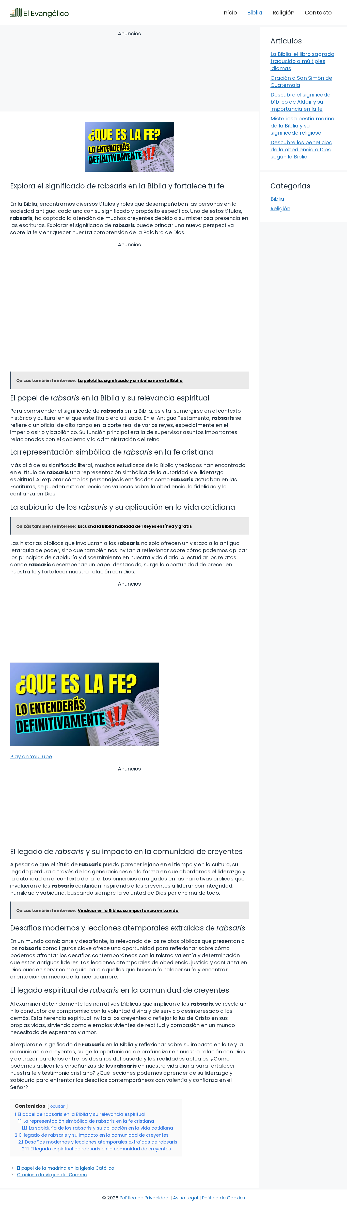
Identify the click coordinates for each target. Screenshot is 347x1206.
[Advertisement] (129, 72)
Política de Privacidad (144, 1198)
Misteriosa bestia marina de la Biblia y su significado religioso (303, 125)
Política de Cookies (223, 1198)
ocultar (57, 1106)
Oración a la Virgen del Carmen (52, 1175)
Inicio (229, 13)
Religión (284, 13)
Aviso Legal (185, 1198)
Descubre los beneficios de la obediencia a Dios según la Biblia (301, 149)
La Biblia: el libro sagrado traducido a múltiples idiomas (302, 61)
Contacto (318, 13)
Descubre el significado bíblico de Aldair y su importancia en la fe (300, 101)
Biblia (254, 13)
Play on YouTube (31, 756)
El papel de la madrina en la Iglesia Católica (65, 1168)
